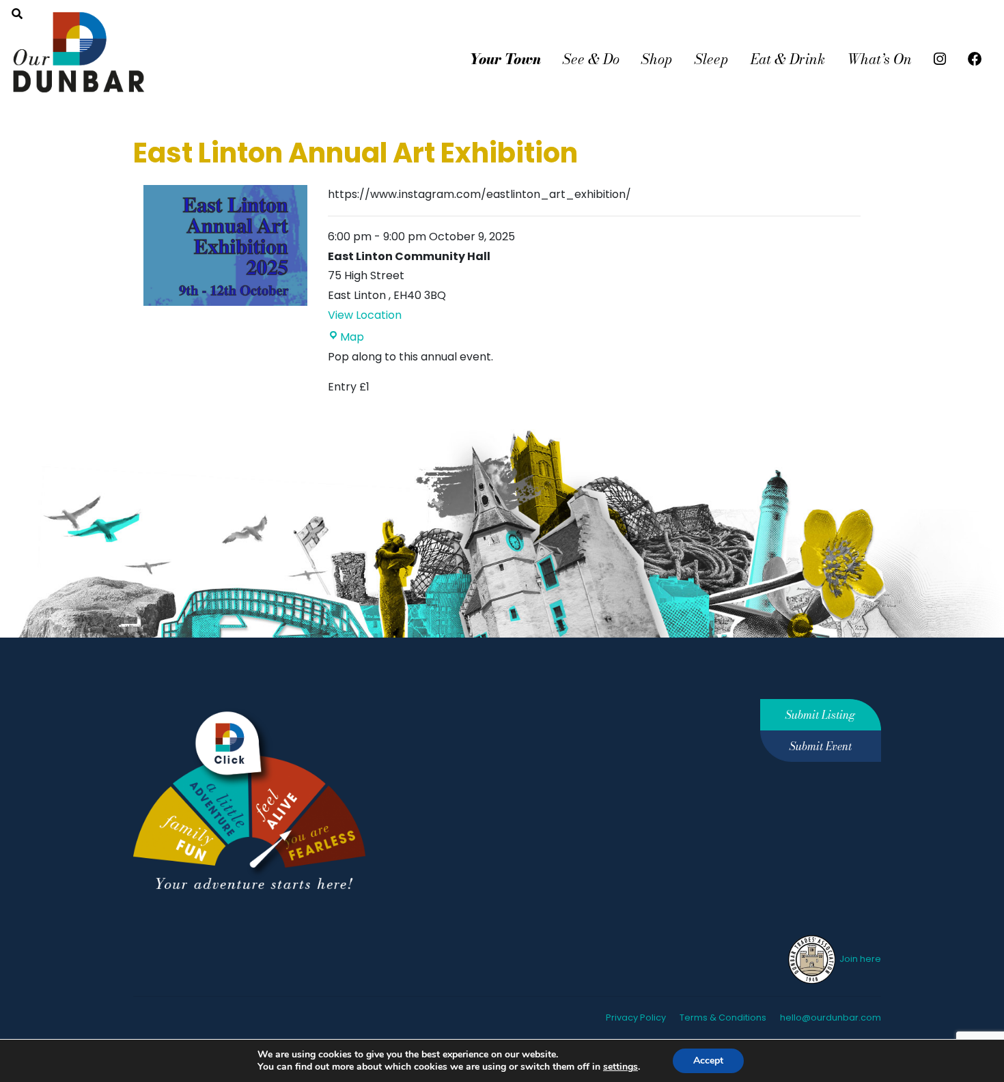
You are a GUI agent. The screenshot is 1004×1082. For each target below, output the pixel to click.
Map (352, 337)
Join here (859, 959)
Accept (708, 1060)
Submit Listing (820, 715)
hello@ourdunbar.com (830, 1017)
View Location (365, 315)
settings (620, 1067)
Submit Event (821, 746)
